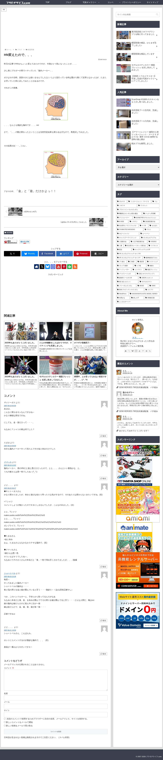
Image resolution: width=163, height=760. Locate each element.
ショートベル (9, 573)
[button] (99, 253)
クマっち (8, 462)
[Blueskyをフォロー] (47, 266)
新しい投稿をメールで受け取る (19, 726)
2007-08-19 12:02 (10, 465)
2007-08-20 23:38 (10, 576)
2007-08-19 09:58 (10, 446)
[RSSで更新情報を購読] (75, 266)
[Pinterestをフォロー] (64, 266)
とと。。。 (137, 337)
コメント (9, 668)
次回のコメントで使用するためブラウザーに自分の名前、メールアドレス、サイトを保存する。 (48, 719)
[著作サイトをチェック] (36, 266)
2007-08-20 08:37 (10, 488)
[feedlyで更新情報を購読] (69, 266)
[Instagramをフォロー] (53, 266)
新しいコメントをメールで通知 (19, 722)
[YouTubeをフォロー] (58, 266)
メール (7, 702)
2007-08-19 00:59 (10, 406)
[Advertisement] (56, 30)
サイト (7, 710)
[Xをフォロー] (42, 266)
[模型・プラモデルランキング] (10, 242)
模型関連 (9, 232)
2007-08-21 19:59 (10, 630)
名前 (6, 693)
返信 (104, 436)
